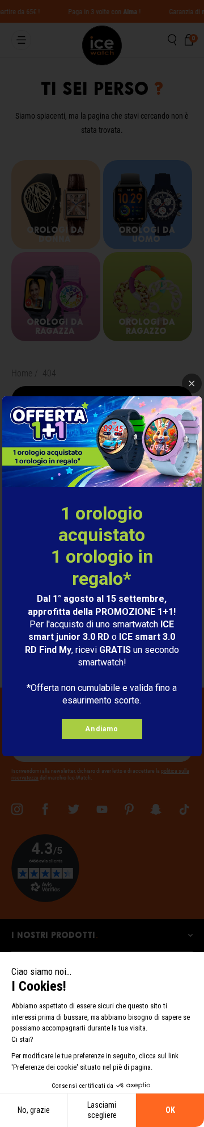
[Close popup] (192, 383)
